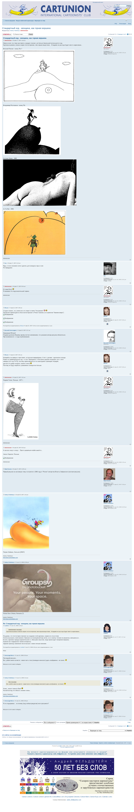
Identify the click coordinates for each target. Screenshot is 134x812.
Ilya (5, 263)
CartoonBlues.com (58, 796)
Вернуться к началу (130, 259)
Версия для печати (126, 20)
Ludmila (7, 625)
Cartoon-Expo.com (95, 796)
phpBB (60, 745)
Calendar (105, 796)
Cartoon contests (27, 796)
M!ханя (6, 307)
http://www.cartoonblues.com (10, 557)
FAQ (116, 23)
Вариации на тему (40, 20)
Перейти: (85, 730)
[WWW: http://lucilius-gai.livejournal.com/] (105, 488)
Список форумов (10, 20)
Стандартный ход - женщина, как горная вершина (26, 28)
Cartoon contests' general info (43, 796)
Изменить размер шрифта (129, 20)
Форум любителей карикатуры (25, 20)
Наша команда (94, 743)
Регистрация (122, 23)
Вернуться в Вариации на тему (11, 730)
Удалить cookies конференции (107, 743)
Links (110, 796)
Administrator (24, 30)
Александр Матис (9, 655)
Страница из (121, 34)
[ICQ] (107, 324)
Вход (129, 23)
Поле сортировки (61, 722)
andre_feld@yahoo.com (73, 800)
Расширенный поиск (98, 2)
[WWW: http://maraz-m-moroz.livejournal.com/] (105, 324)
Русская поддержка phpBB (67, 747)
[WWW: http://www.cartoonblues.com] (105, 511)
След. (129, 722)
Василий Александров (10, 330)
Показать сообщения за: (36, 722)
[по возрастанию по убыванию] (90, 722)
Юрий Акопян (8, 469)
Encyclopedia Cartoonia (72, 796)
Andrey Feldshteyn (15, 30)
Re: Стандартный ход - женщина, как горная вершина (23, 623)
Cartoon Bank (85, 796)
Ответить (4, 33)
